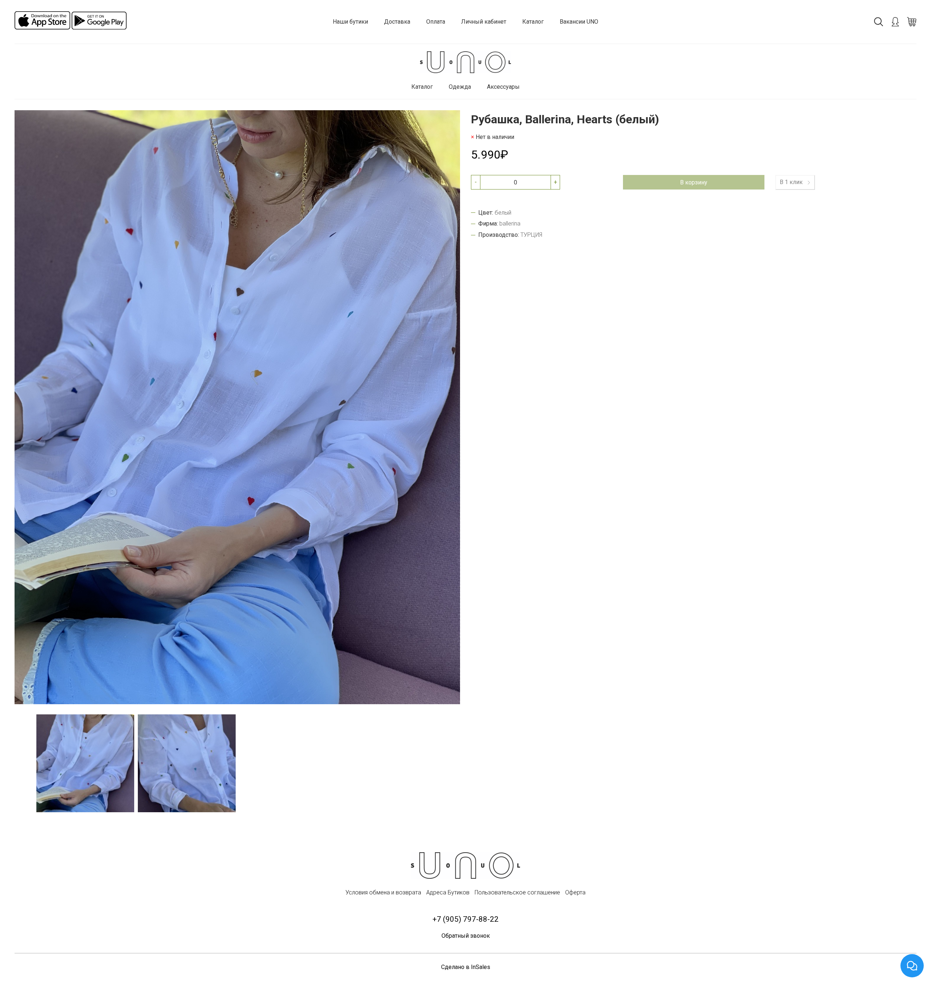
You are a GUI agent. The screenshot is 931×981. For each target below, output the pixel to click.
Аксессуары (503, 86)
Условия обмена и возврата (383, 892)
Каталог (533, 21)
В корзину (693, 182)
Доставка (397, 21)
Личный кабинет (483, 21)
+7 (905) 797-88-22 (465, 919)
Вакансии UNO (579, 21)
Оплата (435, 21)
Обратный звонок (465, 935)
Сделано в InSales (465, 967)
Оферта (575, 892)
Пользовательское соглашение (517, 892)
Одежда (460, 86)
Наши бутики (350, 21)
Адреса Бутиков (448, 892)
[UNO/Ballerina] (465, 62)
